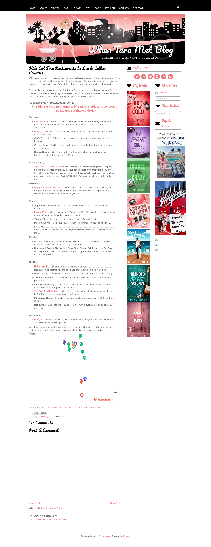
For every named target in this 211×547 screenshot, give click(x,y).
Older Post (115, 503)
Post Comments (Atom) (51, 508)
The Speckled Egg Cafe (46, 291)
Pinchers (39, 121)
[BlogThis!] (36, 413)
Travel (55, 8)
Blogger (126, 536)
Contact (138, 8)
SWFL (67, 8)
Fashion (110, 8)
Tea (88, 8)
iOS (88, 408)
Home (32, 8)
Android (97, 408)
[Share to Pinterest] (45, 413)
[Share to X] (39, 413)
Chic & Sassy (105, 536)
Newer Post (35, 503)
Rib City (38, 131)
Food (98, 8)
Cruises (124, 8)
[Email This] (33, 413)
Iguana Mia (40, 212)
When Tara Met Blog (130, 49)
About (43, 8)
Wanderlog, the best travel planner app (67, 408)
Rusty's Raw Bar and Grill (47, 187)
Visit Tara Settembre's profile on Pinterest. (48, 519)
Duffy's (38, 319)
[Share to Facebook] (42, 413)
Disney (78, 8)
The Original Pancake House (49, 166)
